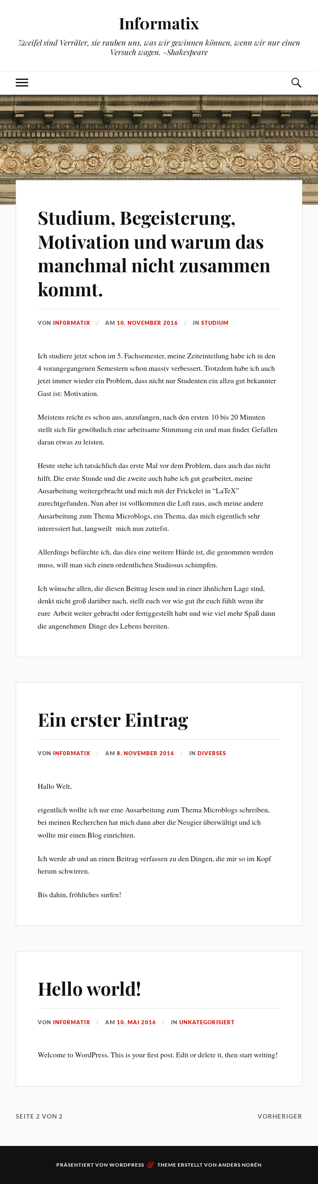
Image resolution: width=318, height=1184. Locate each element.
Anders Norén (240, 1165)
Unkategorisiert (207, 1022)
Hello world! (89, 988)
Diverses (212, 753)
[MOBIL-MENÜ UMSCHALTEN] (22, 83)
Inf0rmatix (159, 23)
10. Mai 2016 (136, 1022)
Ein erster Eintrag (113, 719)
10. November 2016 (147, 322)
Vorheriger (280, 1116)
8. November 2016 (145, 753)
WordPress (126, 1165)
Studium (215, 322)
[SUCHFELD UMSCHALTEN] (296, 83)
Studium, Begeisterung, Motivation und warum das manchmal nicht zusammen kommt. (154, 252)
